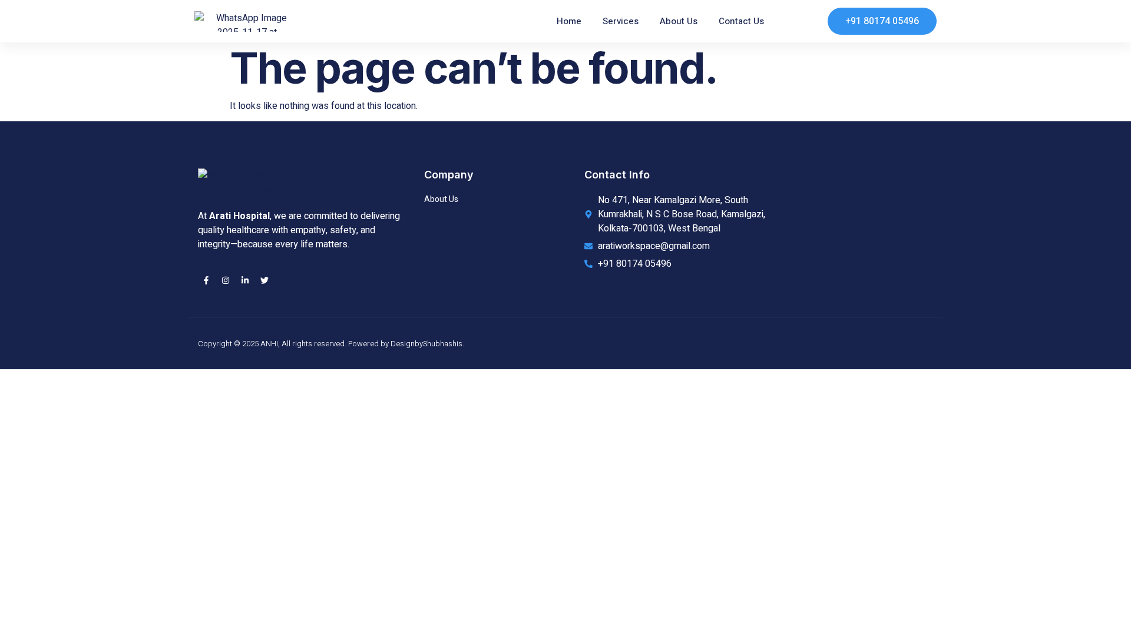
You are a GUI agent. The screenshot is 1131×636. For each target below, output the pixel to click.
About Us (678, 21)
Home (569, 21)
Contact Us (741, 21)
